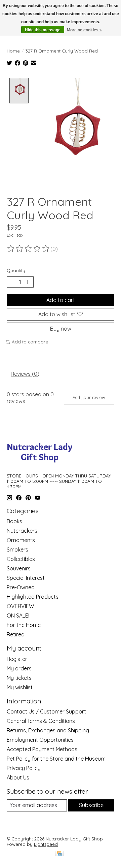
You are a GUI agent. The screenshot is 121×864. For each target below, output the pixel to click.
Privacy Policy (24, 768)
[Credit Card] (59, 854)
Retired (16, 634)
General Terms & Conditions (41, 721)
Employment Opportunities (40, 739)
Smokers (17, 549)
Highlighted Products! (33, 596)
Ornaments (21, 540)
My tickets (19, 677)
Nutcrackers (22, 530)
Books (14, 521)
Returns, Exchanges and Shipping (48, 730)
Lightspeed (46, 844)
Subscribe (91, 805)
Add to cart (60, 300)
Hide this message (43, 30)
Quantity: (16, 270)
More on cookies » (84, 30)
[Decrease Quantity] (13, 281)
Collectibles (21, 559)
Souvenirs (19, 568)
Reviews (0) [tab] (25, 373)
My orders (19, 668)
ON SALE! (18, 615)
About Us (18, 777)
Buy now (60, 328)
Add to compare (30, 341)
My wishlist (20, 687)
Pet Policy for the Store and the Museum (56, 758)
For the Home (24, 625)
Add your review (89, 397)
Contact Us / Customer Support (46, 711)
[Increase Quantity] (27, 281)
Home (13, 51)
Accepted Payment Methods (42, 749)
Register (17, 659)
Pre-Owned (21, 587)
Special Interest (26, 577)
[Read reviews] (28, 249)
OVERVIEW (20, 606)
